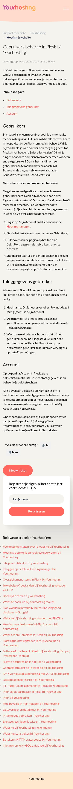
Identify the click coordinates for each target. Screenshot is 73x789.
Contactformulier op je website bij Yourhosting (33, 667)
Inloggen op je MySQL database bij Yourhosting (33, 745)
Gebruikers (14, 100)
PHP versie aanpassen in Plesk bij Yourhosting (32, 691)
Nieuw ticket (18, 470)
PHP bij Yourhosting (16, 697)
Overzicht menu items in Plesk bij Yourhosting (32, 579)
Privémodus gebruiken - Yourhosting (26, 715)
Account (12, 113)
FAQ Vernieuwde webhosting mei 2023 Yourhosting (36, 673)
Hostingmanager (18, 226)
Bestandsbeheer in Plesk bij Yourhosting (28, 679)
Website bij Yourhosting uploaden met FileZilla (33, 618)
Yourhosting (38, 33)
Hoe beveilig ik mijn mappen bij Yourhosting (31, 703)
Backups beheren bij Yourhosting (24, 596)
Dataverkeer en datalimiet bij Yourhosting (29, 709)
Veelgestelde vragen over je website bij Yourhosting (36, 546)
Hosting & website (19, 37)
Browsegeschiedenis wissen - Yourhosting (29, 721)
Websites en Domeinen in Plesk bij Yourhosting (33, 634)
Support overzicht (14, 33)
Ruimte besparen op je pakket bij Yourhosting (32, 661)
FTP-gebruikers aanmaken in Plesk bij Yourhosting (35, 685)
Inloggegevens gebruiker (23, 106)
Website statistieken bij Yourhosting (26, 733)
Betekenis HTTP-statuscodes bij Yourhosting (32, 739)
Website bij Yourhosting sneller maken (27, 727)
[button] (66, 7)
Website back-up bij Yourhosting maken (28, 602)
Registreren (36, 511)
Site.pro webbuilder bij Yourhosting (25, 563)
